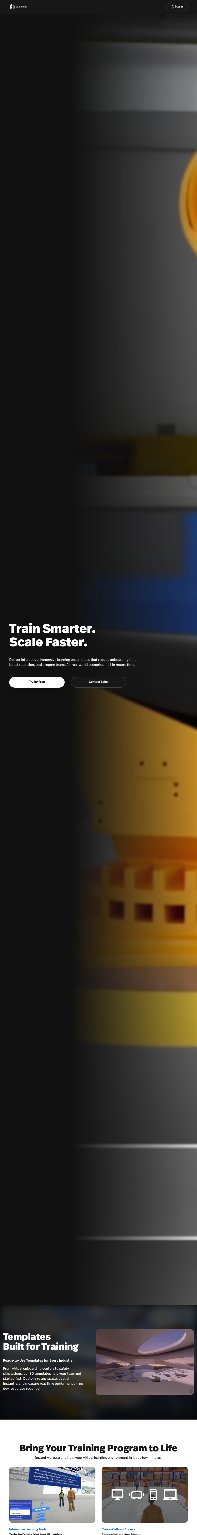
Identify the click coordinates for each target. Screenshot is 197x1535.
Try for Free (37, 682)
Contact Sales (98, 682)
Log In (179, 6)
